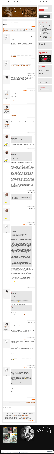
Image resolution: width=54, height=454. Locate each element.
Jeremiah (27, 1)
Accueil (7, 1)
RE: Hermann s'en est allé (45, 24)
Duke (41, 1)
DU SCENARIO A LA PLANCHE (44, 70)
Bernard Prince (17, 1)
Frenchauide (11, 30)
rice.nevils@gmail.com (13, 56)
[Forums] (4, 22)
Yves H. (7, 196)
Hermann (11, 1)
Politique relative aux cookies (24, 452)
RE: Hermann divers (44, 28)
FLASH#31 (41, 73)
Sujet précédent (27, 402)
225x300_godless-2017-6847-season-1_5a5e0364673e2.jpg (21, 65)
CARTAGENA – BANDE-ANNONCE (44, 69)
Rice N (7, 39)
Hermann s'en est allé (25, 415)
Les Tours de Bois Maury (34, 1)
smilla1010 (13, 415)
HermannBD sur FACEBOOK (43, 44)
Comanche (23, 1)
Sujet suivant (32, 402)
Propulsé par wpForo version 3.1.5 (31, 420)
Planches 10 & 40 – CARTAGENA (44, 74)
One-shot (45, 1)
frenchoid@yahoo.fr (13, 115)
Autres (49, 1)
